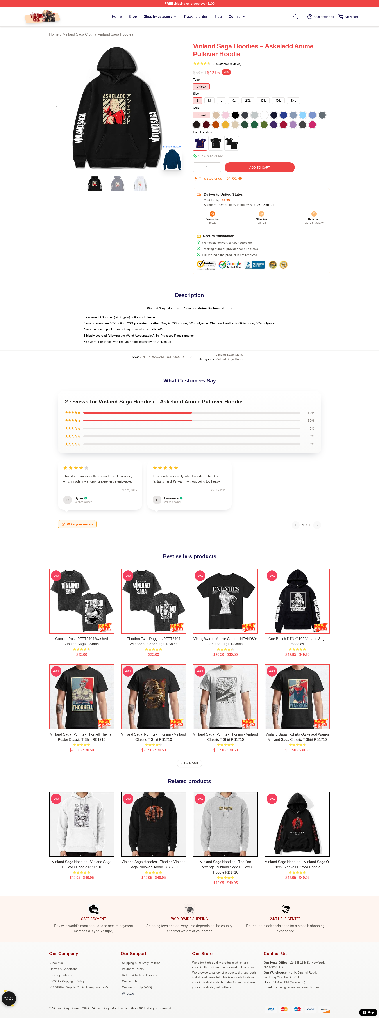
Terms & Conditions (63, 969)
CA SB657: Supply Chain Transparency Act (80, 987)
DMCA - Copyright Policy (67, 981)
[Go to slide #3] (140, 183)
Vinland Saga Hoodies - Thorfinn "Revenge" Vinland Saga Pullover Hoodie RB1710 (225, 867)
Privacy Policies (61, 975)
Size (196, 93)
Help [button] (371, 1012)
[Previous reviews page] (296, 525)
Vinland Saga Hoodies (115, 34)
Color (196, 107)
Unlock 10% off (8, 998)
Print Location (202, 132)
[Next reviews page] (317, 525)
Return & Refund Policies (139, 975)
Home (54, 34)
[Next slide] (179, 108)
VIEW (82, 629)
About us (56, 963)
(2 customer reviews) (226, 64)
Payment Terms (133, 969)
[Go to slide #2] (117, 183)
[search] (295, 16)
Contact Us (129, 981)
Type (196, 79)
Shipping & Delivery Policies (141, 963)
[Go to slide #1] (94, 183)
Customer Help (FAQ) (137, 987)
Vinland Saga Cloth (78, 34)
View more (189, 763)
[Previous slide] (56, 108)
